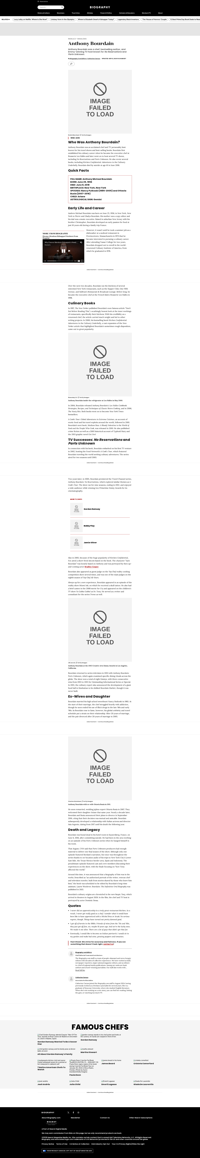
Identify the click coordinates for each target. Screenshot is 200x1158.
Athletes (90, 13)
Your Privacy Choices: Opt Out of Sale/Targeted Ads (69, 1151)
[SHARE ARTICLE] (71, 64)
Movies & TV (146, 13)
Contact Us (105, 1118)
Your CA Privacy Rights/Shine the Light (128, 1144)
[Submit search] (62, 7)
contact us (108, 944)
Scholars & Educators (127, 13)
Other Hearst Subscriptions (140, 1118)
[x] (68, 1112)
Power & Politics (106, 13)
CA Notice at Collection (79, 1144)
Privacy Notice (48, 1144)
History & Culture (44, 13)
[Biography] (100, 7)
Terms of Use (61, 1144)
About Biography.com (51, 1118)
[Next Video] (69, 251)
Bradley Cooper (92, 567)
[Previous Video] (57, 251)
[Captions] (79, 261)
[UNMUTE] (81, 242)
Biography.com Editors (78, 58)
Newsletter (44, 1)
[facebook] (73, 1112)
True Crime (76, 13)
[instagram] (78, 1112)
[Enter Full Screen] (82, 261)
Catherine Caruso (93, 58)
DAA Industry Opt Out (100, 1144)
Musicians (60, 13)
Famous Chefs (100, 1027)
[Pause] (63, 251)
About (160, 13)
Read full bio (80, 970)
